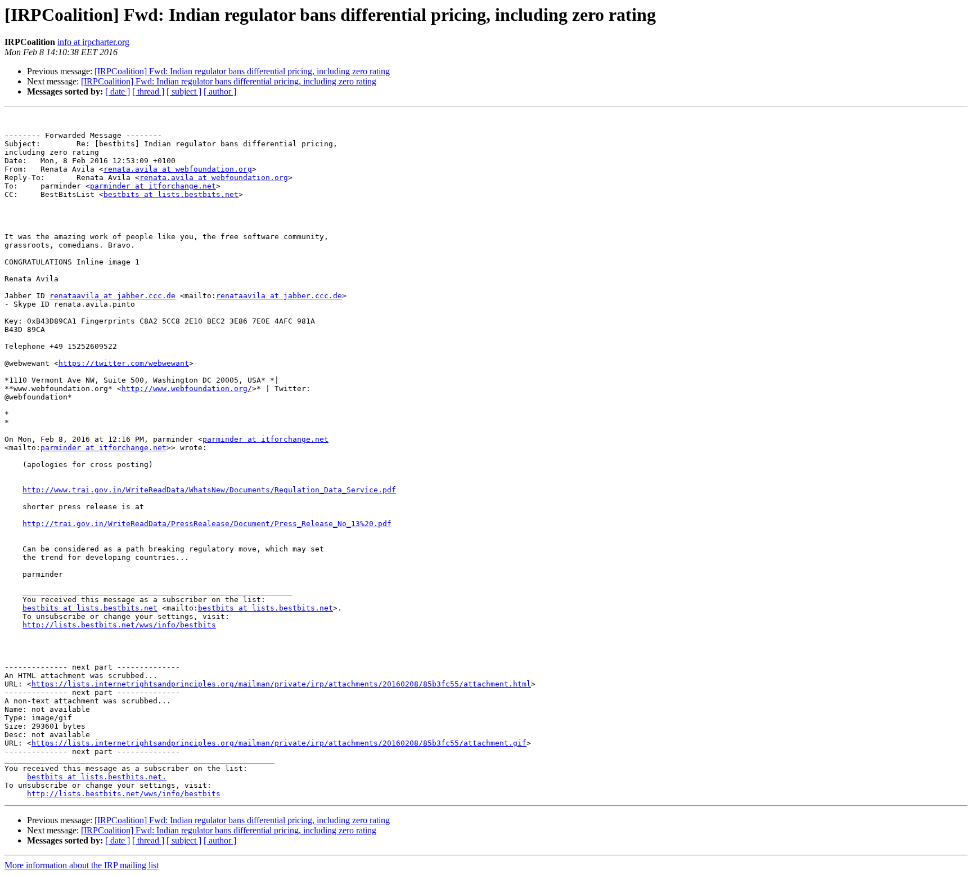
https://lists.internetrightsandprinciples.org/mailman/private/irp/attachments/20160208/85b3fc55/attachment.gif (279, 743)
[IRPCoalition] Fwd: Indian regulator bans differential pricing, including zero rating (242, 71)
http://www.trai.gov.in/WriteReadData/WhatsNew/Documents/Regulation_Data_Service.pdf (209, 490)
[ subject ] (183, 91)
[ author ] (220, 91)
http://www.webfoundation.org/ (187, 388)
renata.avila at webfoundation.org (178, 169)
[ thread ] (148, 91)
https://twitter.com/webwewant (123, 363)
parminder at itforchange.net (153, 186)
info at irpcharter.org (93, 42)
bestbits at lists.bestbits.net (171, 194)
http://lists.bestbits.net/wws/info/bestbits (119, 625)
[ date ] (117, 91)
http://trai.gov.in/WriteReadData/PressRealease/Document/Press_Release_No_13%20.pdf (207, 523)
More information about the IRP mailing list (81, 865)
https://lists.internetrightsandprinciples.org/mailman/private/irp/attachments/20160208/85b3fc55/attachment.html (281, 684)
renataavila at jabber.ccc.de (113, 295)
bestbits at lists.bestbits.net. (96, 777)
